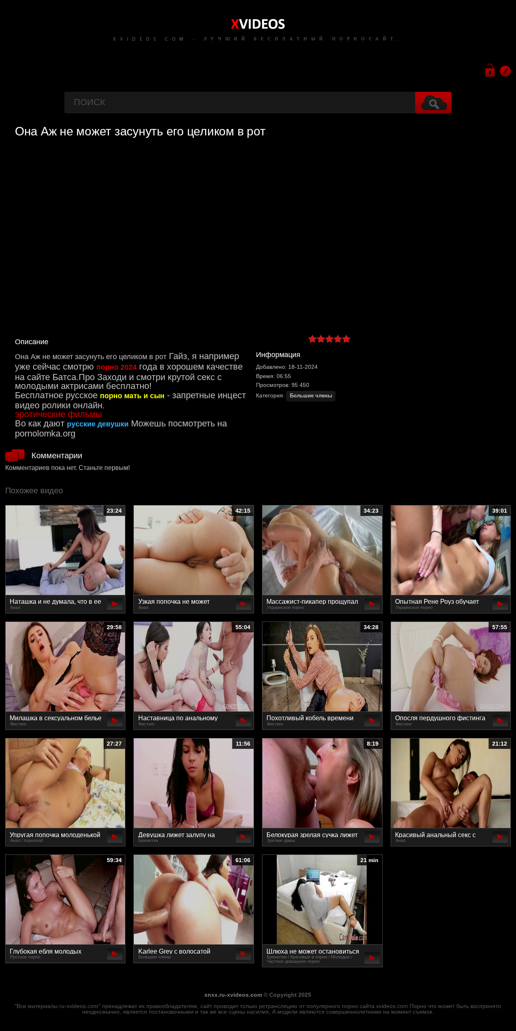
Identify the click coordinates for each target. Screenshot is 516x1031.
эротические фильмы (58, 414)
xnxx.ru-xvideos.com (233, 995)
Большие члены (311, 396)
